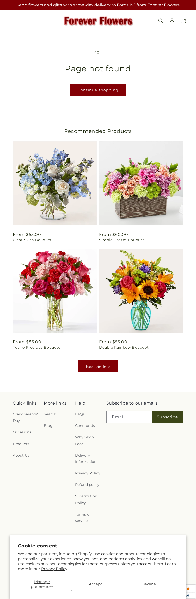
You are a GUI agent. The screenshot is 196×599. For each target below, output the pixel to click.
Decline (149, 584)
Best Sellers (98, 366)
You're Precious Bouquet (36, 347)
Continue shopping (98, 90)
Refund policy (87, 484)
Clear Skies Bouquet (32, 240)
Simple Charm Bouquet (121, 240)
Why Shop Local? (84, 440)
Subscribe (167, 416)
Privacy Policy (54, 568)
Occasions (22, 432)
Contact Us (85, 425)
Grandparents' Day (25, 417)
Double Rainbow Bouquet (124, 347)
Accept (95, 584)
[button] (10, 21)
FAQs (80, 414)
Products (21, 444)
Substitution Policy (86, 499)
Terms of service (83, 517)
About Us (21, 455)
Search (50, 414)
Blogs (49, 425)
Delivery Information (85, 458)
